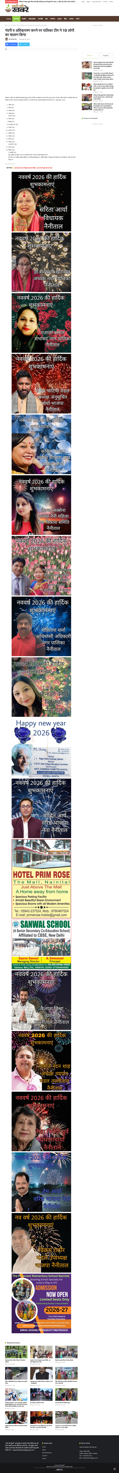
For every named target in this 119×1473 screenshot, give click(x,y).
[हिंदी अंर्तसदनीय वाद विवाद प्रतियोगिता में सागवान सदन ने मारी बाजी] (66, 1373)
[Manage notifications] (114, 1468)
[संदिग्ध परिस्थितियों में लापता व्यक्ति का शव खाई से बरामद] (16, 1373)
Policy (111, 1)
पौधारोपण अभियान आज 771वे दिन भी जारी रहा (31, 2)
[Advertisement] (78, 9)
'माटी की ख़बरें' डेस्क (12, 39)
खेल (46, 19)
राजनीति (40, 19)
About (88, 1)
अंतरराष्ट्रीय (32, 19)
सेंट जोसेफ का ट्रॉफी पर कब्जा (37, 1402)
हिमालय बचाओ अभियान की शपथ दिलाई (64, 1360)
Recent (89, 55)
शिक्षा (65, 19)
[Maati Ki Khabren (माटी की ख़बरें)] (17, 8)
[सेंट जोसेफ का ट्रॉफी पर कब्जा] (41, 1394)
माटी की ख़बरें (61, 1465)
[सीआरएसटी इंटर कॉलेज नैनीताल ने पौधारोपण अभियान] (16, 1352)
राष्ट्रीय (24, 19)
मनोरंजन (52, 19)
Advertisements (96, 1)
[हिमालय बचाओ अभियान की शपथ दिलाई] (66, 1352)
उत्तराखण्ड (16, 19)
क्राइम (59, 19)
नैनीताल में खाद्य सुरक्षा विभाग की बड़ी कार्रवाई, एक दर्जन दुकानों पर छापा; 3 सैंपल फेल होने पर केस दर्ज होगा (103, 97)
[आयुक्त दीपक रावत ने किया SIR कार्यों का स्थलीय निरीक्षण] (16, 1417)
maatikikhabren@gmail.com (23, 1450)
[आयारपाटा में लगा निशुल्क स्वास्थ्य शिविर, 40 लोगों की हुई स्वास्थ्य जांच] (41, 1352)
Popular (105, 55)
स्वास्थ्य (71, 19)
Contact (105, 1)
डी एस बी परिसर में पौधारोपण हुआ (62, 1402)
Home (83, 1)
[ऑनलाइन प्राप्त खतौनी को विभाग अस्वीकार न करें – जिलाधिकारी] (41, 1373)
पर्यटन (77, 19)
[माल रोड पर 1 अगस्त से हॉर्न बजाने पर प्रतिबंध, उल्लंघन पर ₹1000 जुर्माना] (66, 1417)
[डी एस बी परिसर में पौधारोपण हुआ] (66, 1394)
